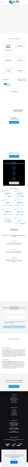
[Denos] (7, 343)
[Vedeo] (3, 343)
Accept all (14, 462)
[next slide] (24, 79)
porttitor (21, 382)
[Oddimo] (20, 343)
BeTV (20, 220)
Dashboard (14, 409)
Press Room (14, 401)
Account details (14, 414)
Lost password (14, 415)
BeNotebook (20, 193)
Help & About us (14, 398)
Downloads (14, 411)
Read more (14, 459)
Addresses (14, 413)
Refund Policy (14, 400)
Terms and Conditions (8, 322)
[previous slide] (20, 79)
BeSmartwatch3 (20, 202)
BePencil (8, 202)
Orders (14, 410)
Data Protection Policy (15, 457)
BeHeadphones (7, 84)
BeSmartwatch (8, 211)
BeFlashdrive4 (8, 220)
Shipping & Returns (14, 399)
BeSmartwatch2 (20, 211)
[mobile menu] (26, 2)
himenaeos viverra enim (11, 368)
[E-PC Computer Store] (14, 2)
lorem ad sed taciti (16, 351)
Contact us (14, 396)
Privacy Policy (14, 402)
